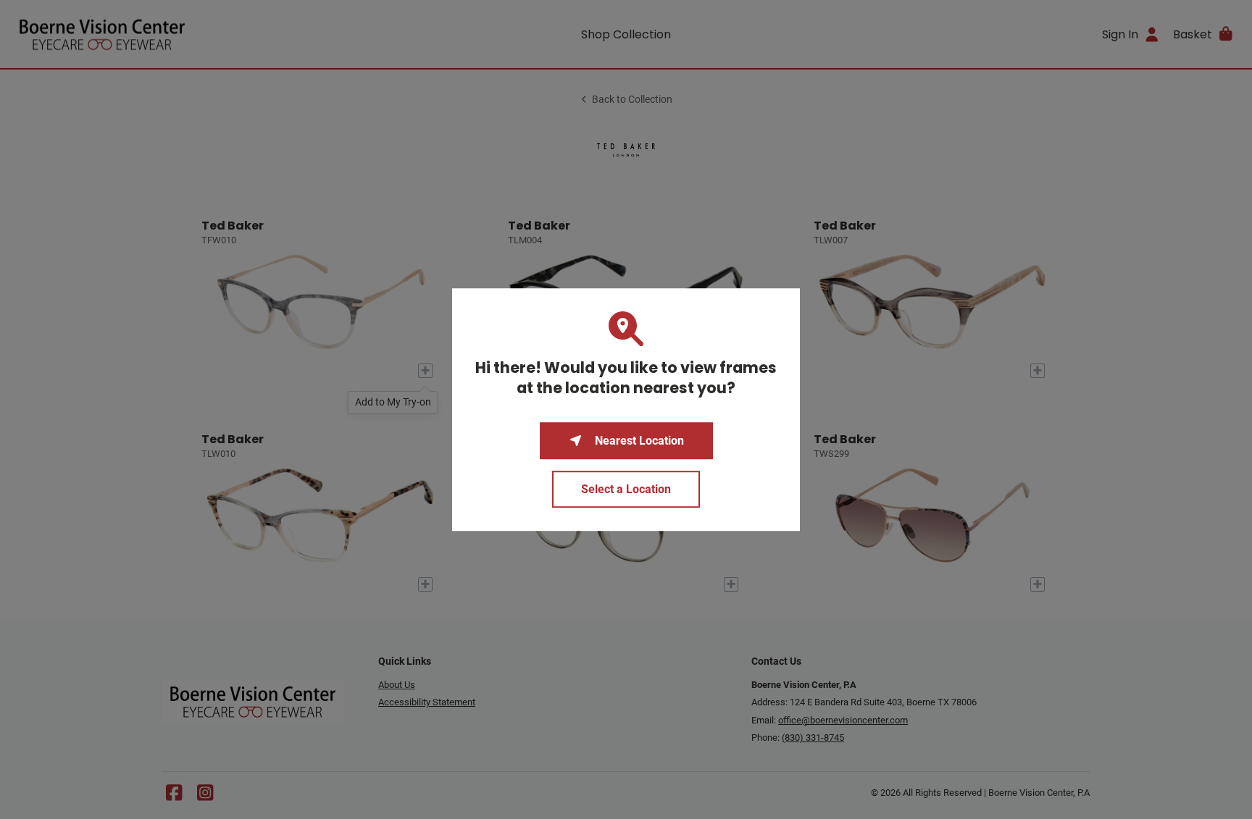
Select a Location (626, 489)
